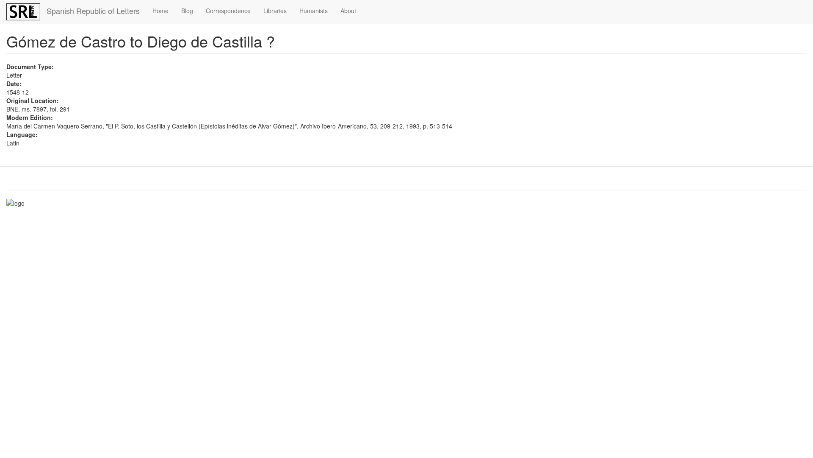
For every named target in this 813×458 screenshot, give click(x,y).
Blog (187, 10)
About (348, 10)
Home (160, 10)
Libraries (275, 10)
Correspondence (228, 10)
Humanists (313, 10)
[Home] (26, 11)
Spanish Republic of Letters (93, 10)
